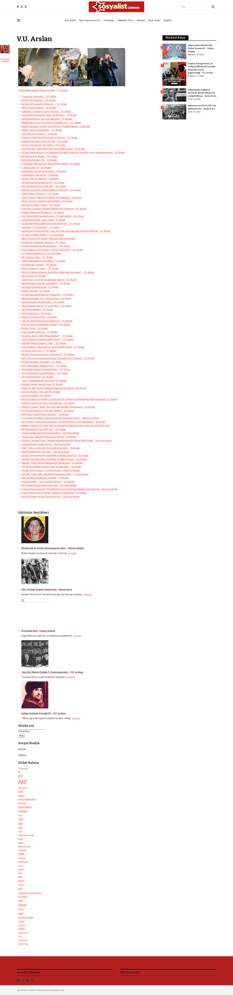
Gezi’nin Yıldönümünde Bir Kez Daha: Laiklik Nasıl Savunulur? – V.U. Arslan (57, 272)
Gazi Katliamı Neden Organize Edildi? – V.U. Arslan (46, 369)
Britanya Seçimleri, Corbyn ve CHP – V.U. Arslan (44, 141)
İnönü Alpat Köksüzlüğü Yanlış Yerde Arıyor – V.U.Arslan (49, 115)
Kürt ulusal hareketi (26, 835)
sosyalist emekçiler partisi (29, 893)
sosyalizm (23, 896)
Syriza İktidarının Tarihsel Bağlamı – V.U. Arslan (44, 373)
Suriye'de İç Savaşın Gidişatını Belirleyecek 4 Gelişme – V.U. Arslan (54, 208)
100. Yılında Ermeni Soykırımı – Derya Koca (46, 589)
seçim (21, 880)
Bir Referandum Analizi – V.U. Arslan (39, 156)
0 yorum (72, 553)
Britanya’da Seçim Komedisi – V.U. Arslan (41, 362)
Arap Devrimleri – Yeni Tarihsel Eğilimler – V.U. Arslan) (48, 481)
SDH (20, 873)
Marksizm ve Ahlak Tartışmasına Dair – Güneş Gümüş (52, 548)
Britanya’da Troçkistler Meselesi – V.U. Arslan (43, 242)
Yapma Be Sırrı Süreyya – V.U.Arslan (39, 134)
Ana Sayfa (70, 20)
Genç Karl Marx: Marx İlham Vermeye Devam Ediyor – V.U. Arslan (53, 149)
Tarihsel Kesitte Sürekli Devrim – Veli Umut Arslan (46, 444)
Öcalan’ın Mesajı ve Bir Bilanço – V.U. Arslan (42, 212)
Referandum (23, 862)
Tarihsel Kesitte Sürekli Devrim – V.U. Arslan (43, 182)
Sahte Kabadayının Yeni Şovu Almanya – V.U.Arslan (46, 119)
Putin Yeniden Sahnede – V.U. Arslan (39, 332)
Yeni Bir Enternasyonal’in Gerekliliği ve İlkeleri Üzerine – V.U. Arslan (54, 459)
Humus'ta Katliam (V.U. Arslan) (36, 395)
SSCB (20, 900)
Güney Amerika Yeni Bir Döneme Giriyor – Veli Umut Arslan (50, 496)
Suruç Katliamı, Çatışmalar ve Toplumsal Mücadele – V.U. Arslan (53, 347)
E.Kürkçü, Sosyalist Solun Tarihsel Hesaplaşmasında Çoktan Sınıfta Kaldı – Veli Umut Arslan (66, 440)
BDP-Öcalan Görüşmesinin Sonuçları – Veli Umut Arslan (49, 485)
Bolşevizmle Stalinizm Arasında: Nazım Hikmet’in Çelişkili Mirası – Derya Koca (202, 93)
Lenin (20, 839)
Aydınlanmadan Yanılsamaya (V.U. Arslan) (42, 384)
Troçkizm (22, 925)
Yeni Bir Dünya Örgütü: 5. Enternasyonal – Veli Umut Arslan (50, 470)
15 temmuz (23, 768)
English (168, 20)
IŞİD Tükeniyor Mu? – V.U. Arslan (37, 257)
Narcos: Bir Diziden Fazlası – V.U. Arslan (40, 205)
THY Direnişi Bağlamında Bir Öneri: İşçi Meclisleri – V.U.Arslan (51, 466)
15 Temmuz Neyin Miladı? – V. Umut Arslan (42, 235)
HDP (21, 819)
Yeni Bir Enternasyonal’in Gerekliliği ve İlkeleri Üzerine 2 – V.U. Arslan (55, 455)
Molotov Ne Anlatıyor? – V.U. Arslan (38, 100)
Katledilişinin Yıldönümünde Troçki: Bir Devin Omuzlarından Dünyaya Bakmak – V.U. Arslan (65, 231)
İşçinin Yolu (23, 944)
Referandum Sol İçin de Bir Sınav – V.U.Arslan (43, 171)
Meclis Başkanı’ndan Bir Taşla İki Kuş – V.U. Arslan (45, 283)
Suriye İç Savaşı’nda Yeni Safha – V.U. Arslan (43, 145)
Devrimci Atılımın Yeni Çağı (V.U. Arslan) (41, 392)
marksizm (22, 850)
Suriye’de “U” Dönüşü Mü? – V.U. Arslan (40, 227)
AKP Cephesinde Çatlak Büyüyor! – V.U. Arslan (44, 365)
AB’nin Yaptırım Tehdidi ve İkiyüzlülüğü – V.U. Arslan (47, 201)
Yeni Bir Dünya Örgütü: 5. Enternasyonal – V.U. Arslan (52, 672)
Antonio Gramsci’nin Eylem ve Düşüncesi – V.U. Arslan (48, 403)
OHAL (21, 853)
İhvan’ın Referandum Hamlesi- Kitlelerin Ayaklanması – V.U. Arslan (54, 493)
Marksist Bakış (24, 846)
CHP (20, 791)
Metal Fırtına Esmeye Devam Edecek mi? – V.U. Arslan (48, 354)
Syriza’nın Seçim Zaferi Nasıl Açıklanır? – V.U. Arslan (47, 336)
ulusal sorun (23, 933)
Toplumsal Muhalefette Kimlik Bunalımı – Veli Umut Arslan (50, 433)
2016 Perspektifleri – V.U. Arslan (37, 309)
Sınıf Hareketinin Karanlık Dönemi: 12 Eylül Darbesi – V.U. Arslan (52, 216)
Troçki (21, 921)
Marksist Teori (125, 20)
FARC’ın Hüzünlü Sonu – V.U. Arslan (38, 107)
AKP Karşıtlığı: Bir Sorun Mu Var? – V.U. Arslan (43, 186)
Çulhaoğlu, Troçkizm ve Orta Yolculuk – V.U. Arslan (46, 111)
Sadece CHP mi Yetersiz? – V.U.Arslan (40, 178)
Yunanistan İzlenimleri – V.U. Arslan (39, 96)
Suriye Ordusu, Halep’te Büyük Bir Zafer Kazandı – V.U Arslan (51, 197)
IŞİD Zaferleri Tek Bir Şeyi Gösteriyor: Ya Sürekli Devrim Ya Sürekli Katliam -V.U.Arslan (63, 422)
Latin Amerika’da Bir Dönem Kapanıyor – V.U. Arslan (47, 321)
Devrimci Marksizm (27, 799)
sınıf (20, 913)
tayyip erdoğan (25, 917)
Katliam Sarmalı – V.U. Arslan (35, 291)
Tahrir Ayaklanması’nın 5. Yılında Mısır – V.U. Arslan (46, 306)
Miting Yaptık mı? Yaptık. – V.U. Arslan (40, 268)
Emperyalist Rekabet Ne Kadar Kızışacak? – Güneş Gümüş (201, 48)
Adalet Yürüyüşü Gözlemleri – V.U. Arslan (41, 130)
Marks (21, 843)
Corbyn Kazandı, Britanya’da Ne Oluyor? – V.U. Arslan (47, 339)
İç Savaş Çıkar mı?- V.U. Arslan (36, 167)
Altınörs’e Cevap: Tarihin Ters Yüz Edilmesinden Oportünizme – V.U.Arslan (58, 407)
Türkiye (21, 929)
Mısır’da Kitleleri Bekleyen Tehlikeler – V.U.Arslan (45, 478)
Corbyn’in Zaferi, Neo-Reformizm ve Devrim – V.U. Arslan (49, 137)
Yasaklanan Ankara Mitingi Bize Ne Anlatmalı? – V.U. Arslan (50, 223)
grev (20, 815)
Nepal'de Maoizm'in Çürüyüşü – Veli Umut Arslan (45, 452)
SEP (20, 876)
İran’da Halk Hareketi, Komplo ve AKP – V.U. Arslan (43, 90)
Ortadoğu (109, 20)
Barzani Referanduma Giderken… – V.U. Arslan (44, 104)
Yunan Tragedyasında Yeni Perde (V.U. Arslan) (44, 380)
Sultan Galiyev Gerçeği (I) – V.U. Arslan (40, 193)
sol (20, 888)
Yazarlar (140, 20)
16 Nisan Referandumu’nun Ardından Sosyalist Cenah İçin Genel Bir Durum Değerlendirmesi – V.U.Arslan (73, 152)
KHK (20, 831)
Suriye (22, 905)
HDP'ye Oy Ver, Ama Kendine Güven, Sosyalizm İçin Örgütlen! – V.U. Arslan (58, 358)
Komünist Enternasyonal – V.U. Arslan (40, 287)
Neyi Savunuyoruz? (89, 20)
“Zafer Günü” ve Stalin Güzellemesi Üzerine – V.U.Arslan (49, 279)
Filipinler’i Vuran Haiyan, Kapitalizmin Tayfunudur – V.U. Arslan (52, 463)
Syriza (21, 909)
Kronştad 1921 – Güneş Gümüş (38, 631)
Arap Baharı (23, 788)
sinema (21, 885)
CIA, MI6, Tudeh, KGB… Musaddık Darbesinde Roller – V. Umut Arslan (54, 474)
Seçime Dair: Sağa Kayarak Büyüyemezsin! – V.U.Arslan (48, 437)
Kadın (20, 828)
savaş (21, 869)
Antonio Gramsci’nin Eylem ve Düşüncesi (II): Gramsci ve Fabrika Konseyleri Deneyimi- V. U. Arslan (69, 399)
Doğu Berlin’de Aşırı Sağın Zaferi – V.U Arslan (43, 220)
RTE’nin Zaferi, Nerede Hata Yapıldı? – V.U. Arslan (45, 324)
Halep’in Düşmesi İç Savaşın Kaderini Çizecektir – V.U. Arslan (51, 190)
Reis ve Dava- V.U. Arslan (33, 276)
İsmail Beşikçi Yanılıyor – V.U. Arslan (39, 264)
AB (19, 772)
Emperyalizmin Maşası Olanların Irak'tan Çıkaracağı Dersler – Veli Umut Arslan (60, 418)
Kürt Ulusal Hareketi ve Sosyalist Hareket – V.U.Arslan (47, 410)
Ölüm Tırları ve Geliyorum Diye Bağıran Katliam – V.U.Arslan (50, 448)
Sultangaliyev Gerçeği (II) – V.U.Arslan (39, 175)
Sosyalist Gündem (5, 60)
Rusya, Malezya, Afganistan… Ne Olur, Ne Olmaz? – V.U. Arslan (52, 250)
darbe (21, 795)
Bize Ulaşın (154, 20)
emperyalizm (25, 807)
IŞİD (20, 823)
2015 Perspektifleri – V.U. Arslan (37, 377)
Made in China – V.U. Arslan (34, 328)
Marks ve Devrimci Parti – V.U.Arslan (39, 317)
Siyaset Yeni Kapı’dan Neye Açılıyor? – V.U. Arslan (45, 246)
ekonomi (22, 803)
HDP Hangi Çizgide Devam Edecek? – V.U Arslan (45, 414)
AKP (22, 781)
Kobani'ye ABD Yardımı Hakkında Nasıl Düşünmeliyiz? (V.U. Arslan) (54, 388)
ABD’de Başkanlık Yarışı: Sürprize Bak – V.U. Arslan (46, 298)
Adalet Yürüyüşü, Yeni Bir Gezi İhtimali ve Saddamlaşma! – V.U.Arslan (55, 126)
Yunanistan (23, 940)
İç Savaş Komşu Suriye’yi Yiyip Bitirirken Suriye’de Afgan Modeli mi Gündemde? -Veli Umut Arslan (69, 489)
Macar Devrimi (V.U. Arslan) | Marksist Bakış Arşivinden (48, 238)
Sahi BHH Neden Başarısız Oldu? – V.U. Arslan (43, 343)
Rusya (20, 866)
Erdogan (22, 811)
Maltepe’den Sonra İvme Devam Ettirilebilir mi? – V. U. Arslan (51, 122)
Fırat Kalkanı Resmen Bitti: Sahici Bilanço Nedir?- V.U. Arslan (50, 164)
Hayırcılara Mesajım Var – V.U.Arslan (39, 160)
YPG (20, 936)
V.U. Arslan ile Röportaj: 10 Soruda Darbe (41, 253)
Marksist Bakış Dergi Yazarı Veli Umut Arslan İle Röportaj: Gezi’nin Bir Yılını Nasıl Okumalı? (65, 425)
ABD (20, 775)
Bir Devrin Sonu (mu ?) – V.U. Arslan (38, 351)
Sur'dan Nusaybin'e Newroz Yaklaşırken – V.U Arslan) (47, 294)
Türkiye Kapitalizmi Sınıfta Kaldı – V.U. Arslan (43, 261)
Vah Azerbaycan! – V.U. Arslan (36, 313)
